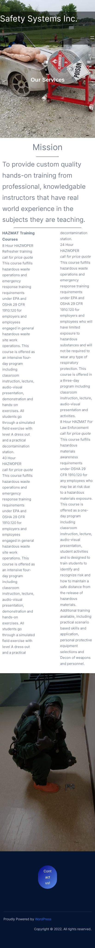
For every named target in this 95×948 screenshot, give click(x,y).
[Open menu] (92, 37)
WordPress (43, 919)
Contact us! (47, 877)
